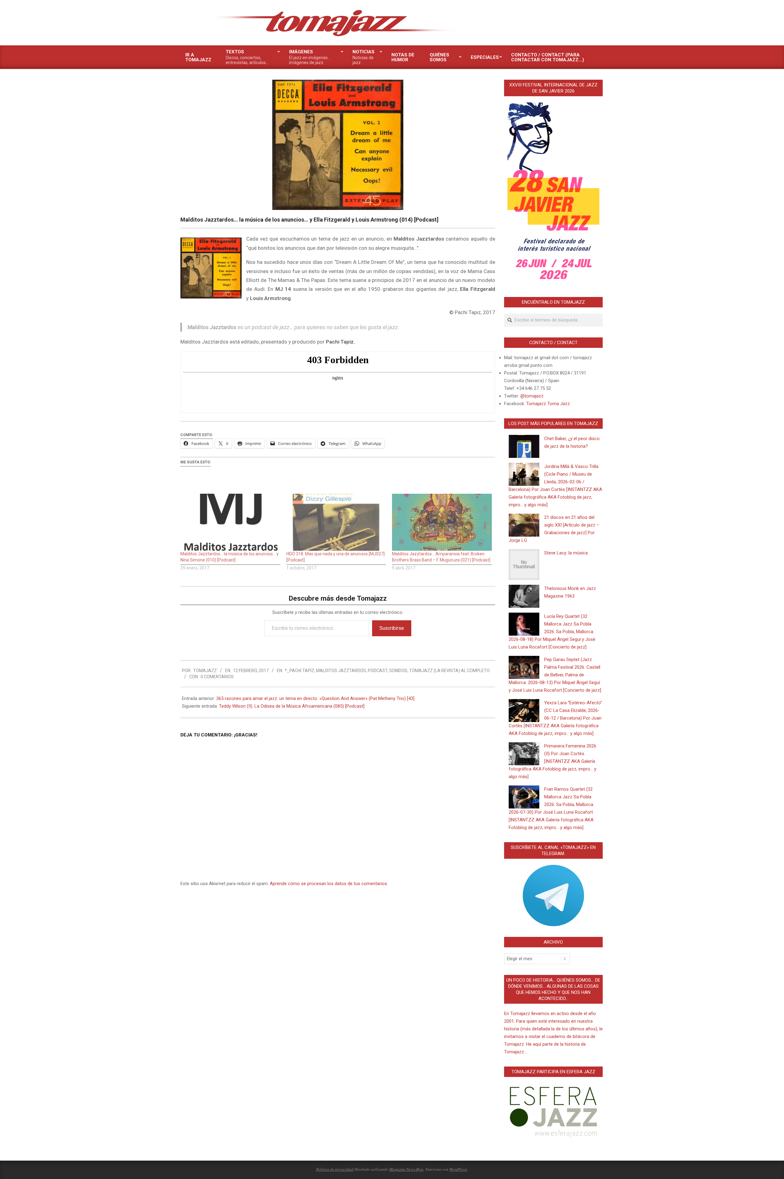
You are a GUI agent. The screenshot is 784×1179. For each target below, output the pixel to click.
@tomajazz (532, 396)
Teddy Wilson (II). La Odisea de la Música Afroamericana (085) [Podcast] (291, 706)
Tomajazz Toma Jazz (548, 403)
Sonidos (398, 670)
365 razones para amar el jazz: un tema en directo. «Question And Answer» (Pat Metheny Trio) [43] (315, 698)
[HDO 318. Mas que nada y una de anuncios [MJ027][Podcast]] (336, 522)
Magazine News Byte (406, 1169)
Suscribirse (391, 628)
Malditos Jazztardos (341, 670)
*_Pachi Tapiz (299, 670)
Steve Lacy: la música (566, 553)
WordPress (458, 1169)
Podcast (377, 670)
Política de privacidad (334, 1169)
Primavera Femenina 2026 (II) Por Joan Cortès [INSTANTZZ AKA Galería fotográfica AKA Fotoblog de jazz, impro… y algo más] (552, 761)
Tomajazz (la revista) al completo (449, 670)
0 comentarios (217, 676)
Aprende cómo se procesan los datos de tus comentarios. (329, 883)
